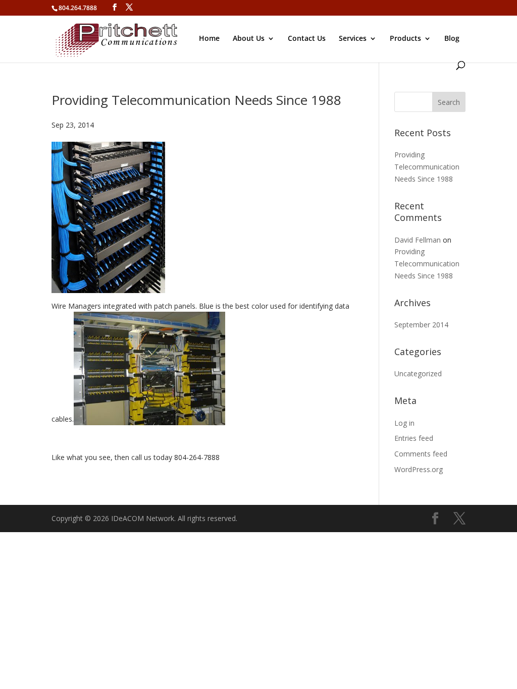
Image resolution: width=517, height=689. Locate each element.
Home (209, 39)
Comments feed (420, 453)
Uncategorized (418, 373)
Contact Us (307, 39)
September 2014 (421, 324)
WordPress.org (418, 469)
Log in (404, 423)
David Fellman (417, 240)
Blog (451, 39)
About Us (249, 39)
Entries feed (413, 438)
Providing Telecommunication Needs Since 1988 (196, 100)
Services (353, 39)
